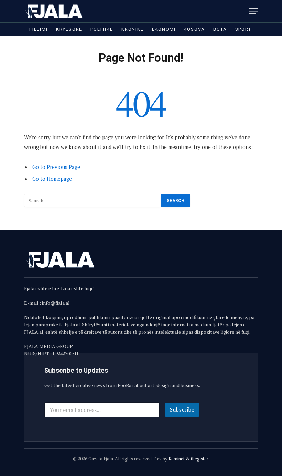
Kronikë (132, 29)
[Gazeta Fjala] (54, 11)
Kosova (194, 29)
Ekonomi (164, 29)
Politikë (101, 29)
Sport (243, 29)
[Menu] (253, 11)
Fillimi (38, 29)
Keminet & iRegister (188, 459)
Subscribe (182, 409)
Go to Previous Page (56, 166)
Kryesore (69, 29)
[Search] (243, 11)
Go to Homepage (52, 178)
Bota (220, 29)
